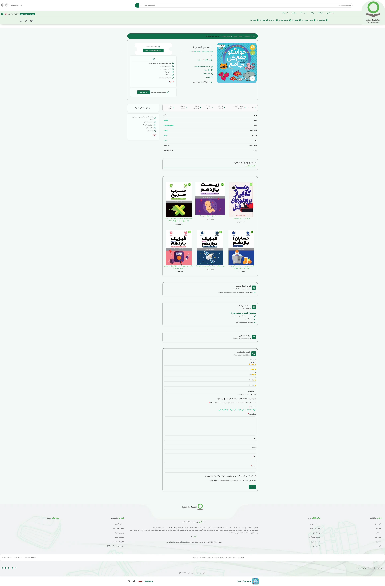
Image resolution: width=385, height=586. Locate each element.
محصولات (247, 36)
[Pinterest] (9, 568)
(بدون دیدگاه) (210, 55)
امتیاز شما (252, 407)
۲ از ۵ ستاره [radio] (245, 410)
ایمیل (253, 466)
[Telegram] (31, 20)
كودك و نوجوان (237, 36)
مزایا (255, 439)
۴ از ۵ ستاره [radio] (230, 410)
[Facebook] (2, 568)
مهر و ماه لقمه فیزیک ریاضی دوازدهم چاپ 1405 (210, 266)
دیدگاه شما (252, 414)
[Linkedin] (5, 568)
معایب (254, 447)
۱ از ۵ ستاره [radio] (252, 410)
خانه (254, 36)
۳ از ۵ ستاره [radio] (237, 410)
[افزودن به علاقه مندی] (128, 581)
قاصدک (166, 120)
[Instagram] (26, 20)
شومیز (165, 135)
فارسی (165, 140)
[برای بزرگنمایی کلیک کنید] (252, 78)
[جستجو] (137, 5)
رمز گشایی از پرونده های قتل (241, 218)
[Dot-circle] (21, 20)
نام (254, 456)
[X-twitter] (15, 568)
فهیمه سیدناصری (168, 125)
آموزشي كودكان (226, 36)
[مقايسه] (133, 581)
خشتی (165, 130)
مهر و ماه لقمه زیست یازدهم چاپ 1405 (210, 216)
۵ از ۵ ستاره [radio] (222, 410)
